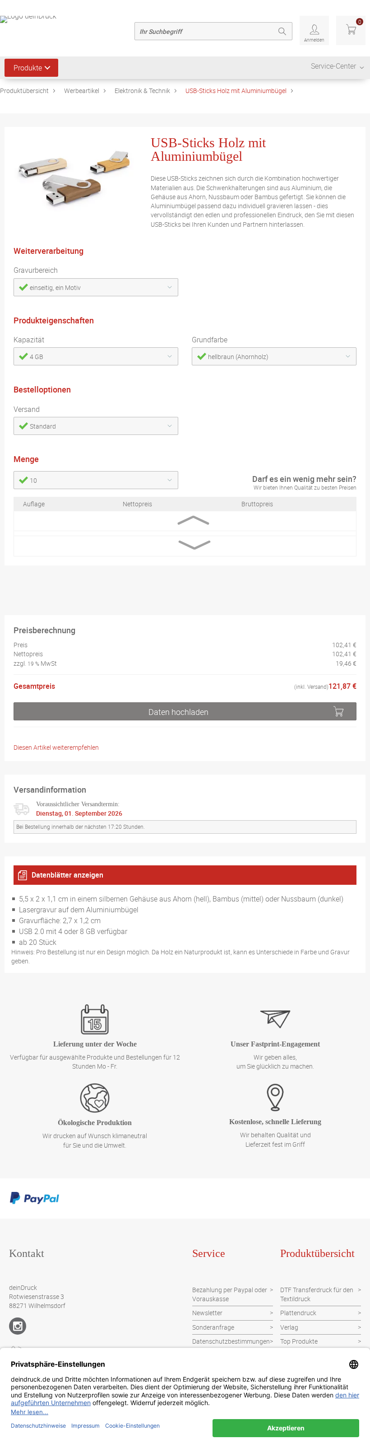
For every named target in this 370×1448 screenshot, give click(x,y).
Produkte (28, 68)
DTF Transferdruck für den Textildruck (316, 1294)
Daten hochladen (178, 711)
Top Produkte (299, 1341)
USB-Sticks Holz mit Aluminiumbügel (236, 90)
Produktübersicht (24, 90)
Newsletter (207, 1312)
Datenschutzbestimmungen (231, 1341)
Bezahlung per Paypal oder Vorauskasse (229, 1294)
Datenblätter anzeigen (67, 875)
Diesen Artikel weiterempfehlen (56, 747)
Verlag (289, 1327)
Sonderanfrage (213, 1327)
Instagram (17, 1326)
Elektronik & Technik (142, 90)
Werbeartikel (81, 90)
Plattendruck (298, 1312)
